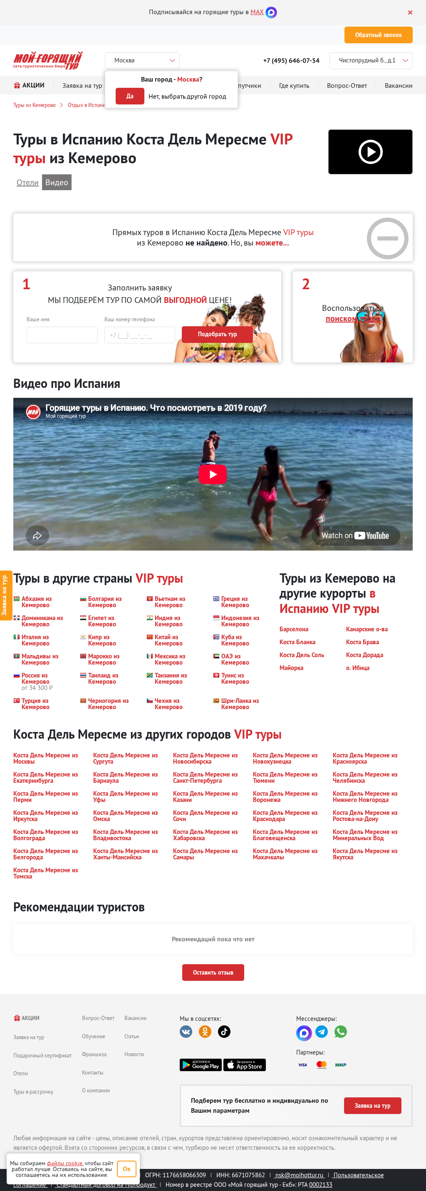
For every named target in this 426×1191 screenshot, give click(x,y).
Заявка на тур (28, 1037)
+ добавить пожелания (217, 348)
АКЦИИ (30, 1018)
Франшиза (94, 1054)
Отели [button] (28, 182)
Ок (127, 1168)
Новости (134, 1054)
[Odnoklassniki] (205, 1031)
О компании (96, 1090)
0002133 (320, 1185)
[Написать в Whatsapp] (340, 1031)
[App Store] (244, 1065)
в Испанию (328, 601)
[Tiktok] (224, 1031)
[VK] (186, 1031)
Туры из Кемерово (34, 105)
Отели (20, 1073)
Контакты (93, 1072)
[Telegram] (321, 1031)
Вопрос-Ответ (98, 1018)
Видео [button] (56, 182)
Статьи (131, 1036)
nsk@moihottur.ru (299, 1175)
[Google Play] (201, 1065)
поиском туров (353, 318)
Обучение (93, 1036)
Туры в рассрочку (33, 1091)
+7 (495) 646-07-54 (291, 60)
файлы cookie (64, 1163)
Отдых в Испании (88, 105)
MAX (257, 11)
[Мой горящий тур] (48, 60)
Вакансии (135, 1018)
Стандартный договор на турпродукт (106, 1185)
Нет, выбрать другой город (187, 96)
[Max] (271, 11)
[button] (370, 151)
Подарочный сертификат (42, 1055)
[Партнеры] (354, 1065)
